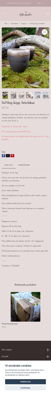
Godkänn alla (25, 382)
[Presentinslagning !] (25, 307)
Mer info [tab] (9, 165)
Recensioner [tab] (24, 165)
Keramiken (14, 23)
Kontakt (5, 356)
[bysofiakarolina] (25, 14)
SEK (39, 3)
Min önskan (7, 350)
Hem (6, 23)
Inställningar (25, 388)
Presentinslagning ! (10, 324)
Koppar (23, 23)
